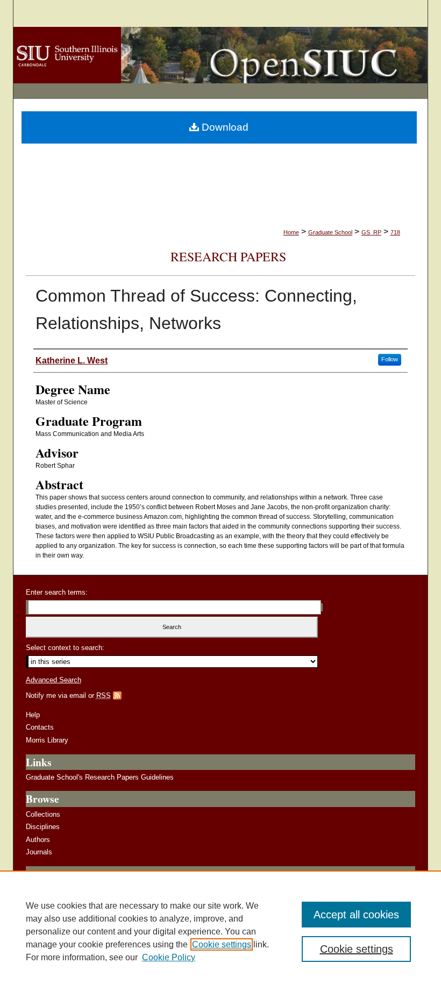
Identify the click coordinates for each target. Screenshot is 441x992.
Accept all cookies (356, 914)
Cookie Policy (168, 957)
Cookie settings (221, 944)
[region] (220, 931)
